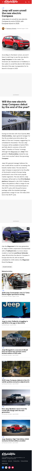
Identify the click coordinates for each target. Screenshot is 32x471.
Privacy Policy (16, 461)
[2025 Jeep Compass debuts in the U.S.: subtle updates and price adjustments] (16, 369)
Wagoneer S (15, 152)
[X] (6, 467)
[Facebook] (3, 467)
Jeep (3, 8)
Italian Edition (5, 463)
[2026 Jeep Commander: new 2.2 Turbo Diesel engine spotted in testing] (16, 281)
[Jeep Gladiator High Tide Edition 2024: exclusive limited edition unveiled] (16, 428)
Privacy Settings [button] (24, 461)
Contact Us (4, 461)
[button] (3, 2)
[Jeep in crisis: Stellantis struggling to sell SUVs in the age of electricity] (16, 310)
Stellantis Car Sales (7, 266)
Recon (10, 262)
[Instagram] (9, 467)
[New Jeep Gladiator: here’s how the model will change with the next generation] (16, 397)
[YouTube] (12, 467)
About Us (10, 461)
